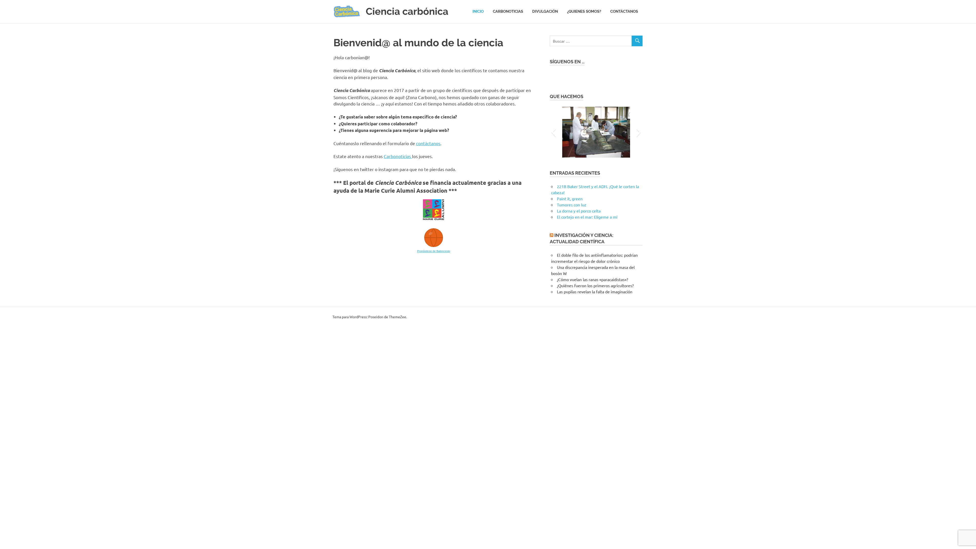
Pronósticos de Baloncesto (433, 251)
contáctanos (428, 143)
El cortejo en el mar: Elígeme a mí (587, 216)
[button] (553, 132)
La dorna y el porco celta (579, 210)
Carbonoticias (508, 11)
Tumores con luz (571, 204)
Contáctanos (624, 11)
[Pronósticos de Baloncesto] (433, 246)
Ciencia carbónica (407, 11)
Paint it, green (570, 198)
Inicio (478, 11)
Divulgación (545, 11)
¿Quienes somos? (584, 11)
